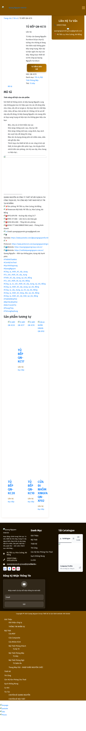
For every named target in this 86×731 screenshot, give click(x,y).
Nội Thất (34, 540)
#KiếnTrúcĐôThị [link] (10, 305)
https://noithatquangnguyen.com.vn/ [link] (29, 250)
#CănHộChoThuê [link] (10, 263)
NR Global (66, 614)
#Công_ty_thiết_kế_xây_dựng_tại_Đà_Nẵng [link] (21, 287)
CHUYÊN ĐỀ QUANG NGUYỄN (19, 695)
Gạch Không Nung (38, 556)
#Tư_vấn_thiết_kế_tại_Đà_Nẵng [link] (17, 281)
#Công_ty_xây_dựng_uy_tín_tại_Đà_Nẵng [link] (20, 290)
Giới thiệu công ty (15, 622)
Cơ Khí (33, 560)
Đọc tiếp (11, 502)
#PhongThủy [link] (9, 308)
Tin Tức (33, 564)
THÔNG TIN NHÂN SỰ (17, 627)
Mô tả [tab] (10, 86)
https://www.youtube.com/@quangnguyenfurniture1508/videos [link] (35, 238)
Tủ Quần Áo (17, 663)
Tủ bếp (32, 83)
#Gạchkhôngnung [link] (11, 266)
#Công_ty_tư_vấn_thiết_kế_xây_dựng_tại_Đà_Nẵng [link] (25, 284)
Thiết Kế (34, 544)
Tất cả (15, 18)
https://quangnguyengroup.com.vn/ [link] (28, 247)
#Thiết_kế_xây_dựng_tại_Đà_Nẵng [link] (18, 278)
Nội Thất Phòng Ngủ (16, 660)
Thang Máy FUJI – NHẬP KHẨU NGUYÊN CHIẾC (26, 667)
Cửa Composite (14, 638)
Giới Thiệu (34, 536)
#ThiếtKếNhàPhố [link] (10, 299)
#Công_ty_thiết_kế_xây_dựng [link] (16, 272)
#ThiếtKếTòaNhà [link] (10, 260)
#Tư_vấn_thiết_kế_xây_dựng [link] (15, 275)
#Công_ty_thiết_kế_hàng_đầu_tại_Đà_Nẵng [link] (21, 293)
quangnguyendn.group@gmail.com (21, 564)
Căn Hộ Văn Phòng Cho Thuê (42, 552)
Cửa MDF (12, 634)
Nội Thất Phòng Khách (17, 646)
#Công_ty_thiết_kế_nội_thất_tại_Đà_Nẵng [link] (21, 296)
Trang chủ (7, 18)
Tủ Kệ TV (16, 649)
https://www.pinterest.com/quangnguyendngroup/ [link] (32, 244)
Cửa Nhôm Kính (15, 642)
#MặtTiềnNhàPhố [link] (10, 302)
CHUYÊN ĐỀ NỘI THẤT (17, 699)
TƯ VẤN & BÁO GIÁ (36, 68)
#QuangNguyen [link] (10, 269)
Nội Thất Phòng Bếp (16, 653)
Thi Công (34, 548)
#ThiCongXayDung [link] (11, 311)
